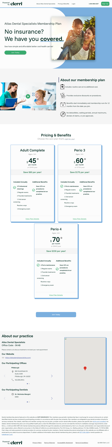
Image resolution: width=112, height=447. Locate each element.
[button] (51, 376)
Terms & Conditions (81, 443)
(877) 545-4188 (84, 432)
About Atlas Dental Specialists (45, 4)
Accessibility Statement (65, 443)
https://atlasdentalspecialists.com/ (18, 358)
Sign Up (105, 4)
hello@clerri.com (7, 434)
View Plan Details (32, 219)
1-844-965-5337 (94, 4)
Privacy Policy (37, 443)
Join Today (15, 53)
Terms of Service (49, 443)
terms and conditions (99, 421)
